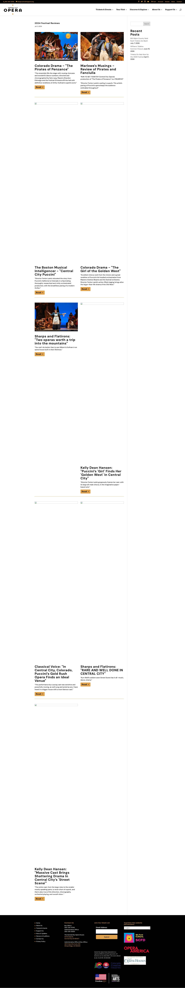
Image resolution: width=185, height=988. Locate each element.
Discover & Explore (138, 10)
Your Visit (120, 10)
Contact (179, 2)
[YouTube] (148, 2)
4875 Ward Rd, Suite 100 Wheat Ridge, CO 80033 (72, 945)
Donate (167, 2)
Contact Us (40, 939)
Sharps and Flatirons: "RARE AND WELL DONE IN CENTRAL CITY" (102, 670)
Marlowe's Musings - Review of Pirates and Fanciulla (98, 69)
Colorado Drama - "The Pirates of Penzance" (54, 67)
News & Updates (41, 933)
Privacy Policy (40, 941)
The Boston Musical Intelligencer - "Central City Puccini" (54, 271)
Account (160, 2)
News (173, 2)
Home (38, 923)
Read (38, 87)
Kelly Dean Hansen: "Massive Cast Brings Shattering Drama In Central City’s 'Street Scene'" (52, 876)
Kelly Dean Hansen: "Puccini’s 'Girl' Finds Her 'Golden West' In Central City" (101, 473)
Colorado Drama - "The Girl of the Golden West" (101, 269)
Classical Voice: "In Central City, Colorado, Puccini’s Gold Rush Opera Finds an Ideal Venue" (54, 674)
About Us (156, 10)
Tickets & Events (103, 10)
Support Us (170, 10)
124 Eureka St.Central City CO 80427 (71, 938)
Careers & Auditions (42, 936)
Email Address (101, 928)
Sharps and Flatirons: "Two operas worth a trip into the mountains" (55, 339)
